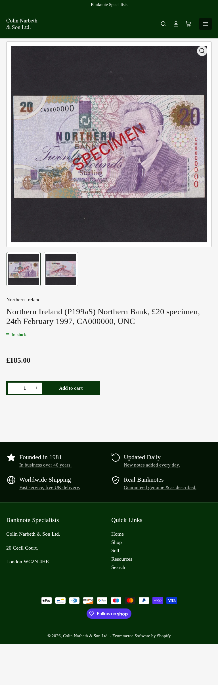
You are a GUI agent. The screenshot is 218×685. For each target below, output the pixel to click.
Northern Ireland (23, 299)
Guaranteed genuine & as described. (160, 487)
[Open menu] (205, 24)
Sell (115, 550)
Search (118, 567)
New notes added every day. (152, 465)
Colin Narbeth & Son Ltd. (86, 636)
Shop (116, 542)
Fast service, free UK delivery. (49, 487)
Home (117, 534)
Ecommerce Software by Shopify (141, 636)
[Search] (163, 24)
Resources (121, 559)
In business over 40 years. (45, 465)
